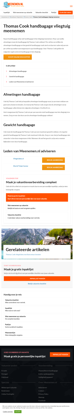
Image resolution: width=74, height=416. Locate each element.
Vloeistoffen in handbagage (48, 371)
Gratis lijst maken (65, 12)
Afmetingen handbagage (18, 71)
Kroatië (4, 371)
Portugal (4, 374)
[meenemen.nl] (13, 5)
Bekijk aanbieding (55, 160)
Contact (41, 391)
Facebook (41, 400)
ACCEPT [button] (17, 411)
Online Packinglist (7, 394)
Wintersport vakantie (9, 387)
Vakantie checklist (41, 12)
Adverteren (42, 387)
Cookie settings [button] (8, 411)
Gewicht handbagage (16, 76)
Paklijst (53, 12)
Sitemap (41, 397)
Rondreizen (5, 391)
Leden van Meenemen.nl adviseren (21, 82)
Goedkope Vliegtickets (16, 17)
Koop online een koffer (19, 57)
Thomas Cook (28, 17)
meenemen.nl (5, 17)
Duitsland (4, 377)
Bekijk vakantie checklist (37, 284)
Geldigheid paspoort (45, 377)
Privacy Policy (43, 394)
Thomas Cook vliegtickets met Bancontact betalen (23, 254)
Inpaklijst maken (37, 279)
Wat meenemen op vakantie (22, 12)
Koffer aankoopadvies (46, 374)
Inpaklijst (6, 12)
